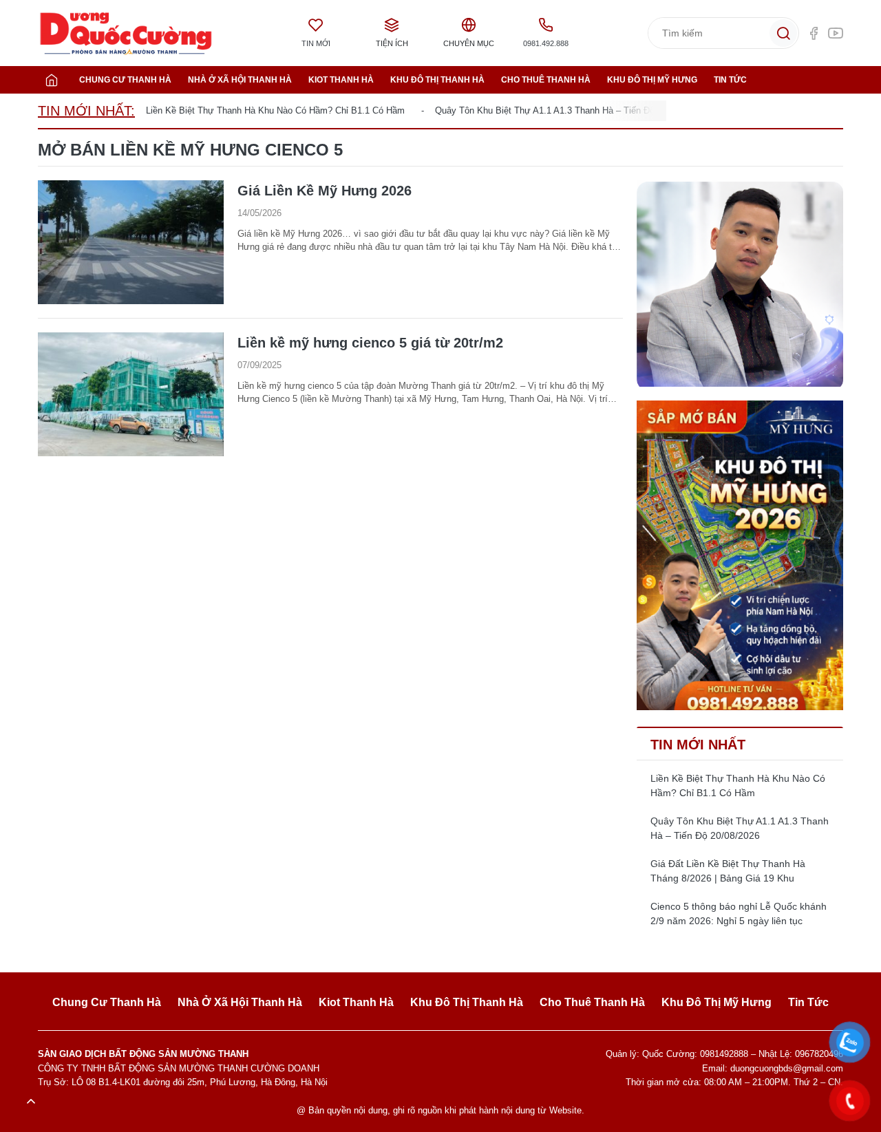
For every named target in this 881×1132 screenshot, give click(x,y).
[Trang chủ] (51, 80)
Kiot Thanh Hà (341, 80)
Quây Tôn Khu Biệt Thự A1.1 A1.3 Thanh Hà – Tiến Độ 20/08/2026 (568, 110)
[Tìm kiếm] (783, 33)
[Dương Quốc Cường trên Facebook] (813, 33)
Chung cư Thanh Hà (125, 80)
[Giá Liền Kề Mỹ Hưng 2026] (131, 242)
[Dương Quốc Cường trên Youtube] (835, 33)
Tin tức (730, 80)
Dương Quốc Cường (126, 33)
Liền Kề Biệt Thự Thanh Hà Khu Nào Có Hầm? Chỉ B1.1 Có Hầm (275, 110)
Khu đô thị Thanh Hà (437, 80)
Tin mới (315, 43)
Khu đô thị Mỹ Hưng (652, 80)
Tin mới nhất (697, 744)
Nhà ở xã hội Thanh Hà (240, 80)
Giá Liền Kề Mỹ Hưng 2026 (324, 190)
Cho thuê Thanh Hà (546, 80)
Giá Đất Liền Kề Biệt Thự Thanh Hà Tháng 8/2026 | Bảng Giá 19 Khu (727, 871)
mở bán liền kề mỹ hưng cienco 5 (190, 149)
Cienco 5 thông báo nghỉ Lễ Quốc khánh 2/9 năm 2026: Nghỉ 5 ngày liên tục (738, 913)
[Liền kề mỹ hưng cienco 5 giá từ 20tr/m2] (131, 394)
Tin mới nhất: (86, 110)
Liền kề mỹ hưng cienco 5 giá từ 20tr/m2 (370, 342)
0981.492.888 (546, 43)
